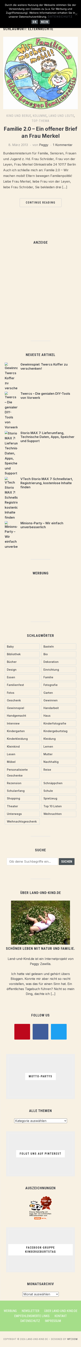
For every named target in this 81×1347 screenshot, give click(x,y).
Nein (44, 21)
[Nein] (76, 14)
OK (35, 21)
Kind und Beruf (18, 116)
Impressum (53, 1321)
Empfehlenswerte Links (32, 1316)
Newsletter (30, 1311)
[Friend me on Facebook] (22, 1031)
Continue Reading (40, 202)
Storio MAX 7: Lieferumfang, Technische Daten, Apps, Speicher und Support (47, 437)
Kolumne (40, 116)
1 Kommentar (63, 145)
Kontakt (60, 1316)
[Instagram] (59, 1031)
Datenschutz (30, 1321)
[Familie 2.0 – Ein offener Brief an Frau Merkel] (40, 39)
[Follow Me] (40, 1031)
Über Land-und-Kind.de (60, 1311)
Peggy (43, 145)
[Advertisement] (40, 290)
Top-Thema (40, 121)
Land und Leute (61, 116)
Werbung (10, 1311)
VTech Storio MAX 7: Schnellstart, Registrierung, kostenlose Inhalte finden (46, 483)
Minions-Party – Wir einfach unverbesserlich (41, 525)
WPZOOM (72, 1339)
